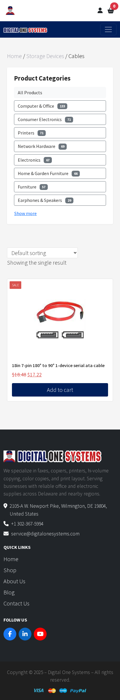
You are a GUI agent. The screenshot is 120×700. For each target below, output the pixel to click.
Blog (9, 592)
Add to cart (60, 389)
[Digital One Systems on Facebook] (9, 634)
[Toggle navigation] (108, 29)
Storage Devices (45, 56)
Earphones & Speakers (44, 200)
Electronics (34, 160)
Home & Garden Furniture (47, 173)
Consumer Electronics (44, 119)
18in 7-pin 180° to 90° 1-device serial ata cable (58, 365)
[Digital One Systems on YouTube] (40, 634)
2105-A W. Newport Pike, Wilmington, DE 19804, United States (58, 510)
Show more (25, 213)
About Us (14, 581)
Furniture (31, 187)
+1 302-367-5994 (27, 524)
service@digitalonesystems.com (45, 533)
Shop (9, 570)
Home (14, 56)
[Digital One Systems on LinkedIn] (25, 634)
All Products (30, 92)
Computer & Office (41, 106)
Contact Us (16, 603)
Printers (30, 133)
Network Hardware (41, 146)
